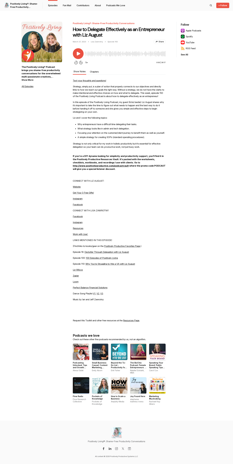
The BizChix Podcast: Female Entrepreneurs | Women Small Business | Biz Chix (138, 369)
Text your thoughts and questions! (89, 80)
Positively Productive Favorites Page (122, 246)
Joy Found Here (137, 396)
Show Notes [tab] (79, 71)
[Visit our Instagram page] (116, 448)
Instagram (78, 198)
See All (184, 54)
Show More (27, 80)
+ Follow (222, 5)
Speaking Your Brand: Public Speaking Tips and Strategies (156, 366)
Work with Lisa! (80, 234)
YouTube (190, 42)
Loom (75, 281)
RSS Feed (191, 48)
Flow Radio (78, 396)
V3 (101, 293)
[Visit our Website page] (129, 448)
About (98, 5)
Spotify (189, 36)
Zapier (76, 275)
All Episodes (27, 86)
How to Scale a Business (118, 397)
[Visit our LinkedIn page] (110, 448)
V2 (98, 293)
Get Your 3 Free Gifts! (83, 192)
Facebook (78, 204)
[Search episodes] (211, 5)
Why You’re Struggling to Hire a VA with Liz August (110, 264)
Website (77, 186)
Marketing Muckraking (154, 397)
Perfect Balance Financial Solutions (90, 287)
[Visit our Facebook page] (103, 448)
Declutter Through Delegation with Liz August (107, 252)
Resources (78, 228)
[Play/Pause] (78, 53)
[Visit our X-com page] (123, 448)
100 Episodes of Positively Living (102, 258)
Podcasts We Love (115, 5)
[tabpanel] (119, 202)
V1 (94, 293)
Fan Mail (67, 5)
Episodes (52, 5)
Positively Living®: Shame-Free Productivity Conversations (24, 5)
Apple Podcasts (193, 30)
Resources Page (131, 320)
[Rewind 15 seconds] (76, 62)
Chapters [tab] (94, 71)
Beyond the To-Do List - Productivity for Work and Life (118, 366)
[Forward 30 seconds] (81, 62)
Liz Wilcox (78, 269)
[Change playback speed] (86, 62)
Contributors (83, 5)
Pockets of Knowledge (97, 397)
